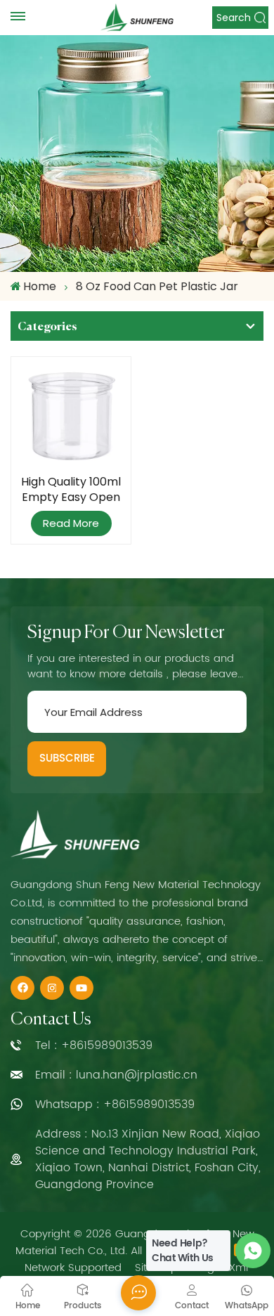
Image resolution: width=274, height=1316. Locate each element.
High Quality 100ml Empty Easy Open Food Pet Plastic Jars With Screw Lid (71, 489)
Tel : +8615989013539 (93, 1045)
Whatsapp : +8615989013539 (115, 1104)
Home (39, 286)
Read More (71, 523)
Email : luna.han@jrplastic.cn (116, 1075)
